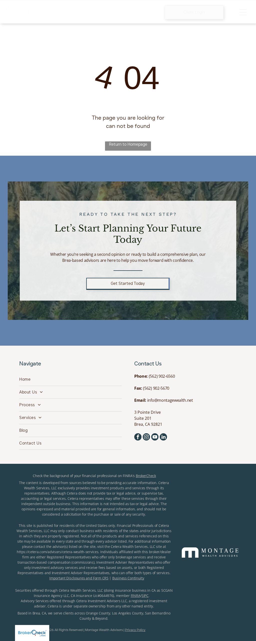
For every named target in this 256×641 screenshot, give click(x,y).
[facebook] (138, 437)
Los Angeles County (127, 613)
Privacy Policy (135, 630)
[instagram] (146, 437)
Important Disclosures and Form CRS (78, 578)
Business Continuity (128, 578)
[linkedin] (163, 437)
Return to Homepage (128, 144)
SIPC (145, 595)
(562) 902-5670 (156, 388)
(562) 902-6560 (162, 376)
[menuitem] (70, 379)
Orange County (98, 613)
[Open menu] (243, 12)
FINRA (135, 595)
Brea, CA (39, 613)
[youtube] (154, 437)
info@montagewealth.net (170, 400)
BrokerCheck (146, 475)
